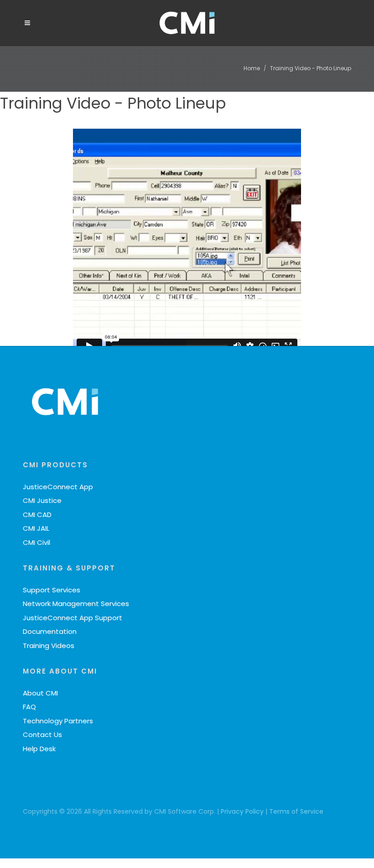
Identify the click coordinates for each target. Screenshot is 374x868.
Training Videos (48, 645)
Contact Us (42, 734)
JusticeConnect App (58, 487)
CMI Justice (42, 500)
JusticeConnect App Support (72, 617)
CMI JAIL (36, 528)
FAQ (29, 706)
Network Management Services (76, 603)
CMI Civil (36, 542)
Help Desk (39, 748)
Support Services (51, 590)
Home (252, 68)
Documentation (50, 631)
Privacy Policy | (245, 811)
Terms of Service (296, 811)
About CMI (40, 693)
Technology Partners (58, 721)
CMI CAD (37, 514)
